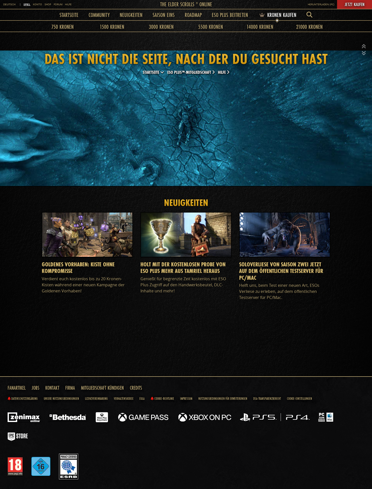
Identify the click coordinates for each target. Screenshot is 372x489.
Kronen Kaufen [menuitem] (281, 15)
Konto (37, 4)
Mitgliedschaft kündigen (102, 387)
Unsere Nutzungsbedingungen (61, 398)
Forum (58, 4)
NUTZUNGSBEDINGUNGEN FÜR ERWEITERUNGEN (222, 398)
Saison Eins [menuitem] (164, 15)
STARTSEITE (151, 72)
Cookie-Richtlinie (164, 398)
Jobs (35, 387)
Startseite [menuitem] (68, 15)
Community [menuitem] (99, 15)
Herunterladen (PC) (321, 4)
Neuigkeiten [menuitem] (131, 15)
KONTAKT (52, 387)
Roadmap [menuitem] (193, 15)
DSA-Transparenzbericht (267, 398)
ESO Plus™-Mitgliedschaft (189, 72)
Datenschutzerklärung (24, 398)
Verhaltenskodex (123, 398)
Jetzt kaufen (354, 4)
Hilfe (68, 4)
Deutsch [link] (9, 4)
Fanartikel (17, 387)
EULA (141, 398)
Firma (70, 387)
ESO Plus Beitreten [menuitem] (230, 15)
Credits (136, 387)
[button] (364, 46)
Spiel (27, 4)
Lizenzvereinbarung (96, 398)
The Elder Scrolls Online (186, 4)
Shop (48, 4)
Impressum (186, 398)
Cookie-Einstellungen (299, 398)
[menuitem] (309, 15)
